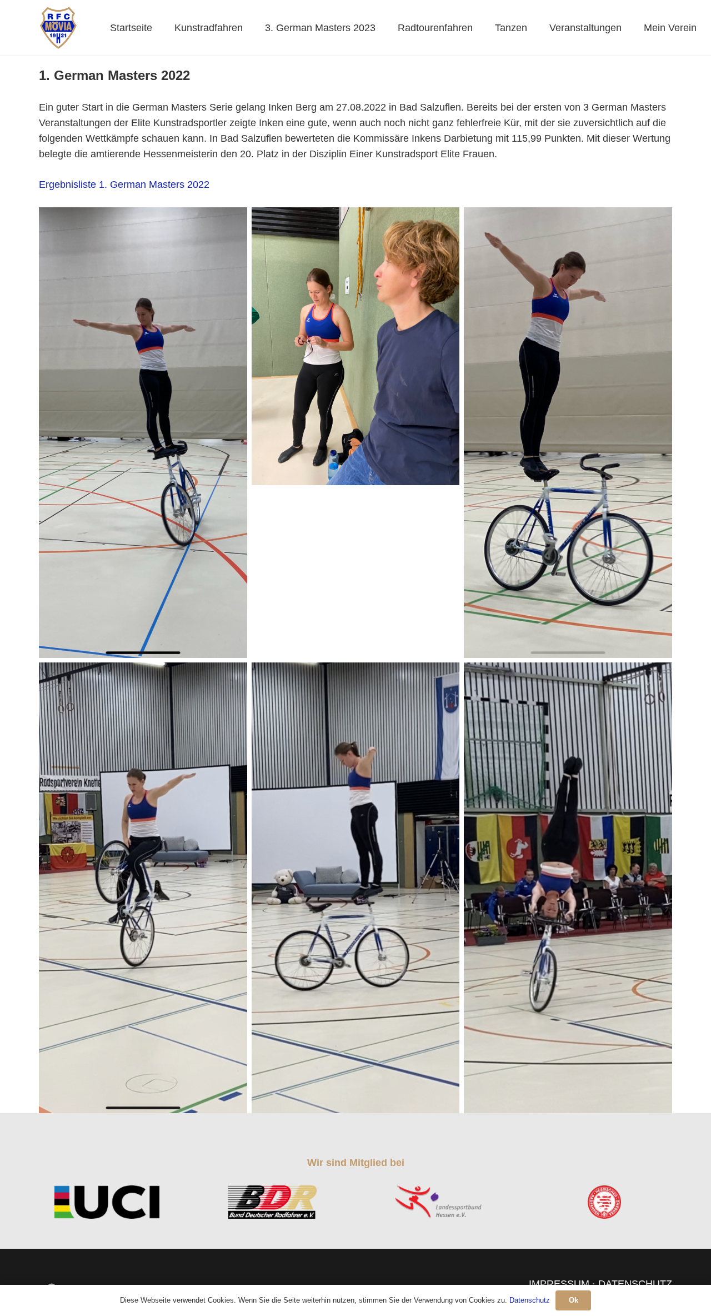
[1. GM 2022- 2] (568, 432)
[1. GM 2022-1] (355, 346)
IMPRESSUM (559, 1283)
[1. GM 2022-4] (143, 887)
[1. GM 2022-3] (143, 432)
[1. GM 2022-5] (568, 887)
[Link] (58, 28)
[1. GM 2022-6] (355, 887)
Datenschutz (529, 1300)
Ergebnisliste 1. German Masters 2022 (124, 184)
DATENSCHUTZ (635, 1283)
